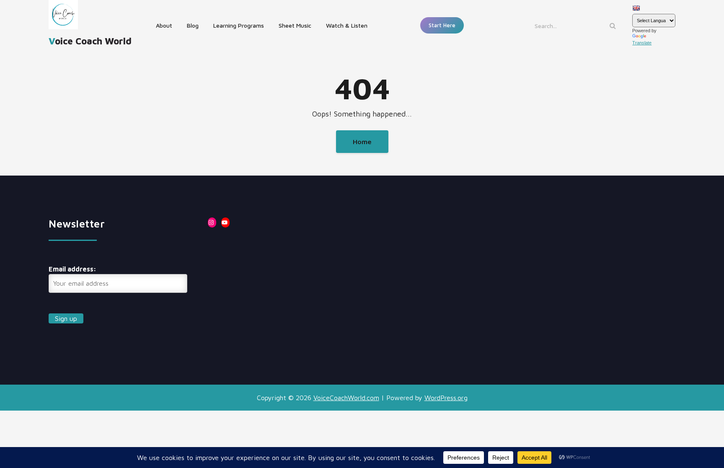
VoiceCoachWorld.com (346, 397)
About (164, 25)
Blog (193, 25)
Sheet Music (295, 25)
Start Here (442, 25)
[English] (636, 8)
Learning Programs (238, 25)
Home (362, 141)
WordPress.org (446, 397)
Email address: (72, 269)
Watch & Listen (346, 25)
